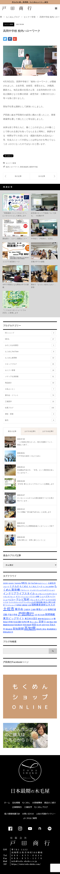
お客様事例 (37, 802)
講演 (48, 622)
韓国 (34, 624)
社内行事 (25, 622)
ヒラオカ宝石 (51, 600)
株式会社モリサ (47, 619)
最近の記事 (12, 431)
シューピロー (9, 599)
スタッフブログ (29, 364)
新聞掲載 (50, 614)
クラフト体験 (34, 597)
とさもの (14, 586)
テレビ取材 (22, 599)
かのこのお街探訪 (29, 345)
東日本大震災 (31, 618)
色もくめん (34, 622)
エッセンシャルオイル (45, 594)
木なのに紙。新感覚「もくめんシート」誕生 (30, 2)
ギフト (18, 597)
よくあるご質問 (30, 818)
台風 (29, 605)
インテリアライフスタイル (19, 593)
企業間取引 (17, 807)
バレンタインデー (37, 599)
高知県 (30, 628)
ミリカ (5, 602)
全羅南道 (24, 605)
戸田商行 (26, 614)
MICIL (29, 339)
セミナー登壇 (8, 24)
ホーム (7, 802)
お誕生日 (52, 583)
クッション (25, 596)
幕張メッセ (41, 609)
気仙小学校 (8, 622)
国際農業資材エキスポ (43, 604)
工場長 (33, 610)
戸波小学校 (12, 614)
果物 (39, 619)
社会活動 (17, 622)
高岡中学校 (33, 167)
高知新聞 (18, 628)
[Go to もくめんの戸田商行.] (1, 17)
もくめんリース (36, 586)
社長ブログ (29, 408)
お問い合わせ (28, 813)
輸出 (51, 622)
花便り (42, 621)
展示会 (19, 609)
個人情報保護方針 (12, 813)
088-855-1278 (27, 858)
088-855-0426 (27, 855)
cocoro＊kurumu (14, 583)
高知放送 (8, 629)
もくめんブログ (41, 807)
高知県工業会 (41, 629)
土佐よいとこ (29, 389)
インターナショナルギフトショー (42, 590)
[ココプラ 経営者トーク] (43, 176)
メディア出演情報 (29, 376)
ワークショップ (10, 605)
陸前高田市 (18, 625)
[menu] (56, 8)
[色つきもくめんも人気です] (16, 176)
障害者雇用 (24, 167)
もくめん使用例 (29, 358)
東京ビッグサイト (13, 618)
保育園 (18, 605)
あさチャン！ (42, 583)
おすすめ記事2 (47, 431)
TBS (29, 583)
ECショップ (29, 333)
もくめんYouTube (29, 352)
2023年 (5, 583)
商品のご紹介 (50, 802)
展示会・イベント (29, 395)
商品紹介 (29, 383)
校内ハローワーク (12, 167)
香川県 (38, 625)
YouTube (34, 583)
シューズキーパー (47, 596)
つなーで (6, 586)
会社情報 (16, 802)
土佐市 (8, 609)
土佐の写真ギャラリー (46, 813)
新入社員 (41, 615)
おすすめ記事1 (30, 431)
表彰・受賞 (29, 414)
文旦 (36, 615)
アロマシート (24, 590)
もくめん (24, 586)
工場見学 (29, 401)
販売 (29, 420)
